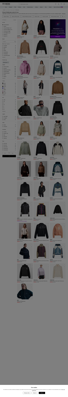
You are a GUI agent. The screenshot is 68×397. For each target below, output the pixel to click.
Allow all (42, 392)
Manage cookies (27, 392)
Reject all (34, 392)
